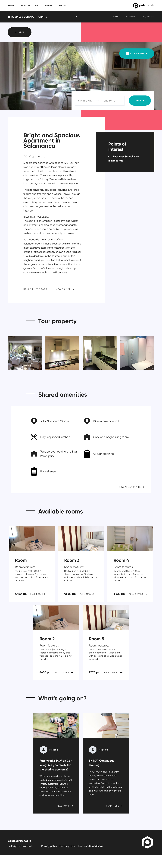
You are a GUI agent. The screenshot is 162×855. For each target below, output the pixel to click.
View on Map (63, 289)
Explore (131, 17)
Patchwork (131, 6)
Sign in (48, 5)
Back (22, 32)
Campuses (24, 5)
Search (140, 100)
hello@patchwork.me (20, 846)
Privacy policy (49, 846)
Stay (37, 5)
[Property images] (23, 351)
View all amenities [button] (130, 487)
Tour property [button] (138, 53)
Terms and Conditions (90, 846)
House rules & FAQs (35, 289)
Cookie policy (67, 846)
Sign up (61, 5)
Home (11, 5)
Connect (148, 17)
